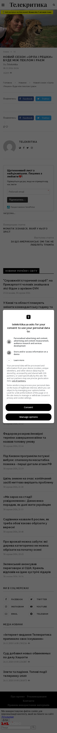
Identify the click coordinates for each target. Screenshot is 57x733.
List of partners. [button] (19, 380)
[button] (28, 360)
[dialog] (28, 366)
